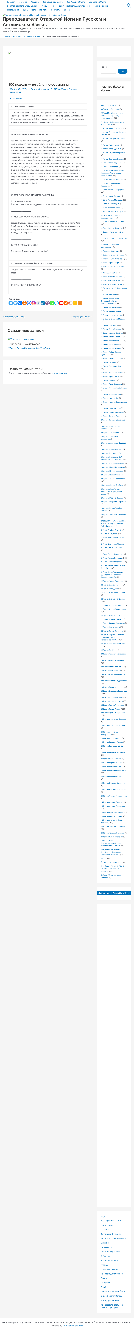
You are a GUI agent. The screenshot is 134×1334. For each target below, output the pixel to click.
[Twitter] (15, 303)
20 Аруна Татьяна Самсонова (113, 420)
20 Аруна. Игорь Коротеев (112, 471)
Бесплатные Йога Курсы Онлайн (22, 6)
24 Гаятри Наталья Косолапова (113, 789)
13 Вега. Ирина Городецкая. (112, 190)
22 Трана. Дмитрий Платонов (113, 592)
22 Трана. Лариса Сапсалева (113, 623)
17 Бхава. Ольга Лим (109, 325)
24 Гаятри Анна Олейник (111, 738)
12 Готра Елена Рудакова (111, 163)
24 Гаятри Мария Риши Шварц (113, 770)
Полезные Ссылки (109, 1269)
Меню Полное (101, 6)
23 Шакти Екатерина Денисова (114, 681)
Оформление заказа (110, 1251)
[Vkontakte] (20, 303)
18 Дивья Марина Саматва (112, 333)
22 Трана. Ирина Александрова (114, 609)
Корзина (35, 2)
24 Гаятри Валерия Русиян (112, 742)
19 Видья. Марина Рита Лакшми (114, 388)
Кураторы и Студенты (111, 1234)
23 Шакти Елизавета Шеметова (114, 691)
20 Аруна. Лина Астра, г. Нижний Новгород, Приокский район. (114, 491)
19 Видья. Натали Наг (110, 398)
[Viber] (47, 303)
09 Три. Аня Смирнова (110, 109)
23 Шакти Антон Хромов (111, 667)
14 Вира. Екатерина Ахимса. (112, 222)
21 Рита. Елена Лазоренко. (112, 554)
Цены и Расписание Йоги (35, 10)
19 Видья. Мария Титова (111, 394)
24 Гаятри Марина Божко (111, 766)
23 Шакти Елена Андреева (112, 687)
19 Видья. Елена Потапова (111, 372)
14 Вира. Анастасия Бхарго (112, 211)
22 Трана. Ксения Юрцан (111, 619)
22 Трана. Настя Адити (110, 627)
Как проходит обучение (112, 1273)
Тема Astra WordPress (72, 1325)
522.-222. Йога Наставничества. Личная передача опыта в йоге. (111, 843)
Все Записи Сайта (97, 2)
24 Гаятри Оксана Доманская (113, 806)
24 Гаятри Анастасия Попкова (113, 719)
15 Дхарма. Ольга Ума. (110, 251)
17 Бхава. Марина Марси (111, 311)
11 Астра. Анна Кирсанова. (112, 128)
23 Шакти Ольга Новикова (112, 701)
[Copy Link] (75, 303)
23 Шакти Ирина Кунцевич (112, 697)
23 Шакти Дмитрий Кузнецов (113, 674)
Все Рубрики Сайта (75, 2)
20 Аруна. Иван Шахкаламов (113, 467)
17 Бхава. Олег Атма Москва (113, 319)
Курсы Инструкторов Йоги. (113, 1238)
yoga (103, 1216)
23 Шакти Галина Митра (111, 670)
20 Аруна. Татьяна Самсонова (113, 514)
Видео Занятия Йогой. (111, 1296)
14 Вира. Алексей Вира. (110, 208)
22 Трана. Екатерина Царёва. (113, 599)
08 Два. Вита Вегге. (109, 105)
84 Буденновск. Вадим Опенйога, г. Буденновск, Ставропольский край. (111, 852)
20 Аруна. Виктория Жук (111, 453)
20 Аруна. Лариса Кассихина (113, 479)
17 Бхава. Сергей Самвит (111, 329)
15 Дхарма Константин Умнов (113, 232)
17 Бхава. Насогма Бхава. (111, 315)
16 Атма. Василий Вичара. (111, 277)
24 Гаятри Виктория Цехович (113, 746)
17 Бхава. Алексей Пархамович (114, 288)
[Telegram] (11, 303)
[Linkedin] (43, 303)
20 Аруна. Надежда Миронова (113, 502)
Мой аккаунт (107, 1247)
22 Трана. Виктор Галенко (111, 585)
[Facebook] (29, 303)
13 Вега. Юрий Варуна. (110, 204)
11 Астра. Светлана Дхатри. (112, 159)
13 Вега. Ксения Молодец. (112, 200)
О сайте (104, 1287)
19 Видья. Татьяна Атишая (111, 416)
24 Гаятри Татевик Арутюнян (113, 827)
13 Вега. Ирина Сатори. (110, 196)
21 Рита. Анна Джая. (109, 534)
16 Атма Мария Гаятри (110, 263)
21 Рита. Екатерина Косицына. (113, 537)
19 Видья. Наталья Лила (111, 408)
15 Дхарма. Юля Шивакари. (112, 259)
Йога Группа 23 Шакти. (110, 862)
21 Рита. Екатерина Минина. (112, 544)
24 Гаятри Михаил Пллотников (113, 777)
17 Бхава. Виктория (109, 295)
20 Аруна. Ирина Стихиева (112, 475)
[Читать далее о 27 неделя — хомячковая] (21, 339)
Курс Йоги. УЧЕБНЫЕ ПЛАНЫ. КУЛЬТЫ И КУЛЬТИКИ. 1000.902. (113, 868)
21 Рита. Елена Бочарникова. (113, 548)
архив (103, 858)
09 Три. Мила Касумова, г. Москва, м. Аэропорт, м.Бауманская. (112, 115)
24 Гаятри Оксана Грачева (111, 802)
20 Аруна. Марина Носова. (112, 498)
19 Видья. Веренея (108, 362)
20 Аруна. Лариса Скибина (112, 485)
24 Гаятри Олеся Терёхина (112, 812)
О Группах (105, 1256)
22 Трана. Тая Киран (109, 650)
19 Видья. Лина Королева (111, 384)
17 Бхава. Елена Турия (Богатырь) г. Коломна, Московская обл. (110, 301)
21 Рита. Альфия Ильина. (111, 530)
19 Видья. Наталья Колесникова (114, 402)
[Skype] (56, 303)
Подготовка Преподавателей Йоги (74, 6)
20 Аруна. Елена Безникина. (113, 463)
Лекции (104, 1278)
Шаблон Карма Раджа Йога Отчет (114, 893)
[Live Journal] (38, 303)
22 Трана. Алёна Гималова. (112, 581)
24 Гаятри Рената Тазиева (111, 816)
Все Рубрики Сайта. (110, 1300)
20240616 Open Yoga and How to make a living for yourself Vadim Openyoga (113, 523)
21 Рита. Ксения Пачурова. (112, 558)
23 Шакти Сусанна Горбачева (113, 713)
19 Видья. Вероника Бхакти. (112, 366)
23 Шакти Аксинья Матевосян (113, 654)
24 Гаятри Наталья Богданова (113, 783)
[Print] (65, 303)
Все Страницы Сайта (53, 2)
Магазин (23, 2)
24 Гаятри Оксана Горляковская (114, 796)
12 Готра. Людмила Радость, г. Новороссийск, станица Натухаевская (113, 173)
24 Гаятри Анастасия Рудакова (113, 725)
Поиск (104, 67)
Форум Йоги (48, 6)
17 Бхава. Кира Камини (110, 307)
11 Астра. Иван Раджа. (110, 145)
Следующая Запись (82, 317)
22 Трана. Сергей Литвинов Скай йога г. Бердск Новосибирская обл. (112, 637)
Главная (11, 2)
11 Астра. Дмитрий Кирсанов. (113, 138)
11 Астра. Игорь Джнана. (111, 149)
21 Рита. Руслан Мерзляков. (112, 562)
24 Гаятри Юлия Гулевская (112, 837)
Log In (67, 10)
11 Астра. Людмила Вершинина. (114, 152)
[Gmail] (70, 303)
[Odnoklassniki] (24, 303)
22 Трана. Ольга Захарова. (112, 631)
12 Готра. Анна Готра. (109, 167)
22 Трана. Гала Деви (109, 589)
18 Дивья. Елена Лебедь (111, 337)
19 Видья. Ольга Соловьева (112, 412)
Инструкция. (13, 10)
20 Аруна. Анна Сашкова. (111, 449)
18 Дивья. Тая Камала (110, 344)
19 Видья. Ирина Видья (110, 376)
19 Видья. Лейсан (108, 380)
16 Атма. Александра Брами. (113, 266)
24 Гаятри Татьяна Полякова (112, 833)
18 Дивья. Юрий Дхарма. (111, 348)
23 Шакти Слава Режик (110, 709)
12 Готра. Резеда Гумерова (112, 179)
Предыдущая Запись (14, 317)
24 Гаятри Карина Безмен (111, 762)
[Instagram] (33, 303)
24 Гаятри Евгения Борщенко (113, 752)
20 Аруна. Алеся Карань (111, 433)
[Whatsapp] (52, 303)
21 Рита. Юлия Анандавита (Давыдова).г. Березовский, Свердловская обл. (112, 574)
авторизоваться (59, 373)
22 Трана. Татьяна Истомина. (35, 89)
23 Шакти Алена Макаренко (112, 660)
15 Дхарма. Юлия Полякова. (112, 255)
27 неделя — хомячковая (24, 344)
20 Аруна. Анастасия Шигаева (113, 443)
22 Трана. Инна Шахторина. (112, 605)
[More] (80, 303)
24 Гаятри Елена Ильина (111, 759)
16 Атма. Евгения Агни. (110, 280)
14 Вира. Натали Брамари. (112, 228)
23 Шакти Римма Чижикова (112, 705)
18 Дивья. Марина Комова (111, 341)
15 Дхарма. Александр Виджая (114, 238)
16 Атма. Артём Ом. (109, 273)
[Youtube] (61, 303)
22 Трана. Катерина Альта (111, 615)
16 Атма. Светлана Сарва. (111, 284)
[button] (129, 6)
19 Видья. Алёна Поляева (111, 358)
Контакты (55, 10)
